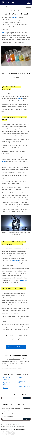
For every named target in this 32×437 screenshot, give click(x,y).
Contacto (18, 429)
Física (4, 6)
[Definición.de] (7, 2)
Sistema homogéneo (24, 386)
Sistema (21, 377)
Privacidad (12, 429)
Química (9, 6)
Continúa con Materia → (16, 347)
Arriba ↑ (23, 429)
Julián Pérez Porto (14, 359)
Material (5, 388)
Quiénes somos (4, 429)
